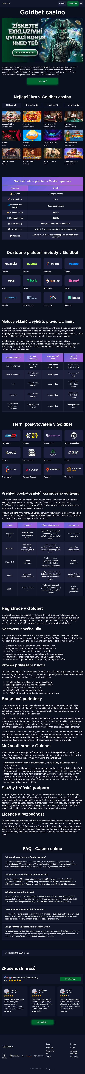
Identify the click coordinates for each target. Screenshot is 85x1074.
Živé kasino (30, 105)
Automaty (72, 105)
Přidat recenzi (70, 979)
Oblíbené (9, 105)
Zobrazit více (42, 1022)
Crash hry (51, 105)
